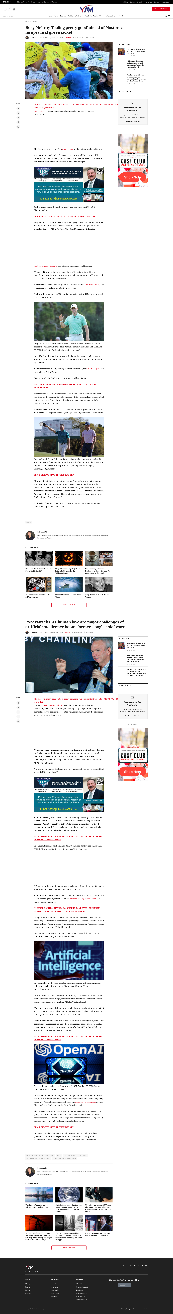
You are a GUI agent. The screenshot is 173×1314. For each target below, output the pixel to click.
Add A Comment (69, 605)
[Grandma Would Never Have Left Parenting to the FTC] (39, 558)
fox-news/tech (82, 1155)
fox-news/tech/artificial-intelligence (38, 1158)
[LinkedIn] (18, 118)
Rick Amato (35, 38)
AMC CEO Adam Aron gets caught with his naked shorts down (98, 1234)
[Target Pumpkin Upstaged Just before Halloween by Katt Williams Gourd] (69, 558)
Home (50, 16)
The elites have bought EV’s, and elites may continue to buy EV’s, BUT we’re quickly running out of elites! (98, 1208)
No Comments (79, 38)
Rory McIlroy (39, 111)
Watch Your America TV (93, 16)
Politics (70, 16)
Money (56, 16)
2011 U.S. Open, (93, 369)
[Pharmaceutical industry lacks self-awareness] (39, 584)
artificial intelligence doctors (83, 899)
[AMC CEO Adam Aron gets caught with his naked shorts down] (99, 1223)
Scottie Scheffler (92, 284)
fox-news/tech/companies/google (64, 1158)
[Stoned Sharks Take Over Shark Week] (69, 584)
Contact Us (165, 2)
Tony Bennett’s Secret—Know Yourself (97, 596)
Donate (156, 2)
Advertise (149, 2)
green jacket (67, 149)
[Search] (166, 16)
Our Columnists (110, 16)
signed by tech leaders (85, 1102)
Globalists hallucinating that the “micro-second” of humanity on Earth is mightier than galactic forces (68, 1208)
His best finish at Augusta (45, 266)
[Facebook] (18, 108)
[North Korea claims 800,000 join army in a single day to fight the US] (121, 51)
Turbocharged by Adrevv (44, 1309)
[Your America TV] (86, 9)
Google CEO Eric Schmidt (52, 705)
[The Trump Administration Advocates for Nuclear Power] (39, 1194)
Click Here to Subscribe (132, 121)
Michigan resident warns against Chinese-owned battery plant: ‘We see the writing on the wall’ (135, 64)
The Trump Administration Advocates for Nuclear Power (32, 2)
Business (63, 16)
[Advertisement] (69, 133)
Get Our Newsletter (161, 8)
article (59, 1155)
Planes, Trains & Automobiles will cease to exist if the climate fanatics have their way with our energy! (68, 1236)
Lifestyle (78, 16)
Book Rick (125, 2)
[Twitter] (18, 113)
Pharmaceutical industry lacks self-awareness (37, 596)
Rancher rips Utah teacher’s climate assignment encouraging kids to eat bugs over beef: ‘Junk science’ (136, 78)
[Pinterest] (18, 122)
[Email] (18, 127)
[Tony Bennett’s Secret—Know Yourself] (99, 584)
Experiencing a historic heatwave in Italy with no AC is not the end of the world (97, 571)
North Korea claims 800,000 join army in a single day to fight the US (136, 51)
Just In (28, 522)
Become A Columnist (136, 2)
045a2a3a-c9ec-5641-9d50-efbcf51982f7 (40, 1155)
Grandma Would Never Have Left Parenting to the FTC (38, 570)
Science (67, 632)
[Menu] (169, 16)
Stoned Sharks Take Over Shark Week (68, 596)
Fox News (71, 1155)
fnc (65, 1155)
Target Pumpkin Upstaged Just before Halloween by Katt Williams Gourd (67, 571)
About (121, 16)
